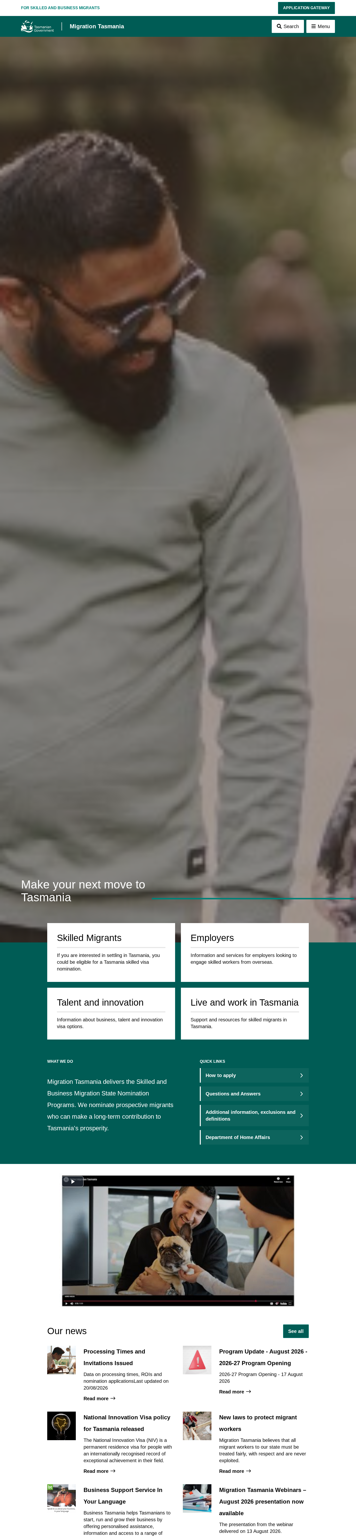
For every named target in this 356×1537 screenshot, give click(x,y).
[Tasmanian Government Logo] (37, 26)
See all (296, 1331)
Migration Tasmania (97, 26)
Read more (96, 1398)
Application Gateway (306, 8)
